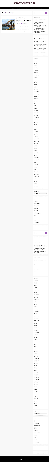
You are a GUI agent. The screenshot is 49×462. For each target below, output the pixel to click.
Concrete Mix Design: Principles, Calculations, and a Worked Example (40, 49)
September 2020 (36, 176)
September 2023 (36, 120)
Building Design (36, 52)
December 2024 (36, 94)
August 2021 (36, 164)
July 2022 (35, 145)
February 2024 (36, 112)
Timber (35, 220)
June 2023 (35, 346)
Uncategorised (36, 222)
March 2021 (36, 171)
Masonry (35, 215)
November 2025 (36, 75)
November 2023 (36, 117)
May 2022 (35, 148)
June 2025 (35, 84)
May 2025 (35, 86)
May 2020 (35, 183)
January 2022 (36, 155)
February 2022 (36, 153)
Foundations (36, 208)
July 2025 (35, 82)
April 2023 (35, 129)
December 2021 (36, 157)
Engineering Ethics (37, 425)
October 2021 (36, 160)
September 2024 (36, 320)
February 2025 (36, 91)
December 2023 (36, 115)
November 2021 (36, 379)
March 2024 (36, 110)
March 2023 (36, 131)
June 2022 (35, 367)
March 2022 (36, 152)
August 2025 (36, 301)
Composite (36, 201)
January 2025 (36, 93)
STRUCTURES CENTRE (24, 3)
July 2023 (35, 124)
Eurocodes (35, 206)
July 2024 (35, 103)
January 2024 (36, 334)
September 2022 (36, 141)
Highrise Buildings (37, 432)
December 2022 (36, 136)
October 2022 (36, 360)
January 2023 (36, 134)
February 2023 (36, 353)
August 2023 (36, 122)
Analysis (35, 199)
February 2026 (36, 70)
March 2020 (36, 186)
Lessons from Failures (19, 17)
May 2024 (35, 327)
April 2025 (35, 308)
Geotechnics (36, 210)
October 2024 (36, 98)
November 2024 (36, 96)
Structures (35, 439)
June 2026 (35, 63)
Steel (35, 217)
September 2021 (36, 162)
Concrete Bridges (36, 203)
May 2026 (35, 65)
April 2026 (35, 287)
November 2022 (36, 138)
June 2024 (35, 105)
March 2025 (36, 89)
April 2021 (35, 169)
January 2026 (36, 72)
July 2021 (35, 386)
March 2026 (36, 68)
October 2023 (36, 119)
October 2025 (36, 77)
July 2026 (35, 61)
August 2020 (36, 178)
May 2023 (35, 127)
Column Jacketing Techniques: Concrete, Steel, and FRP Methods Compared (40, 45)
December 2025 (36, 294)
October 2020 (36, 174)
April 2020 (35, 405)
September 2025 (36, 79)
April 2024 (35, 108)
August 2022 (36, 143)
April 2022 (35, 150)
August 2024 (36, 101)
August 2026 (36, 60)
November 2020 (36, 393)
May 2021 (35, 167)
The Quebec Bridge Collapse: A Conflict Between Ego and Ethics (23, 20)
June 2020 (35, 181)
